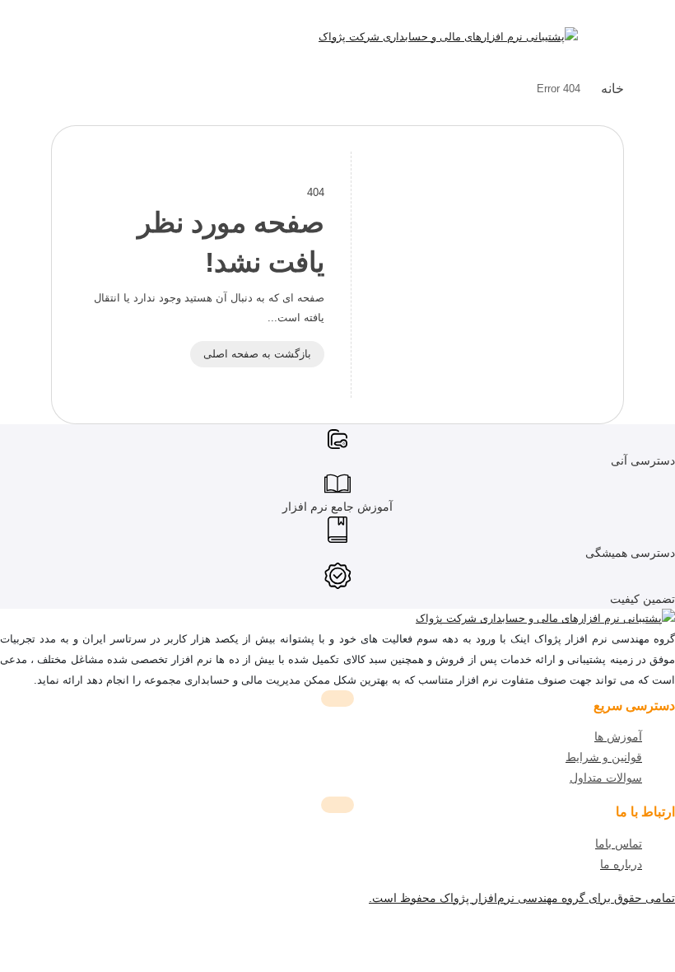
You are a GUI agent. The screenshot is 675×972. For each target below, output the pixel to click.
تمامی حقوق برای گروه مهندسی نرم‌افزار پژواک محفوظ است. (522, 897)
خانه (612, 89)
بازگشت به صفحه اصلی (257, 354)
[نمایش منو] (611, 39)
